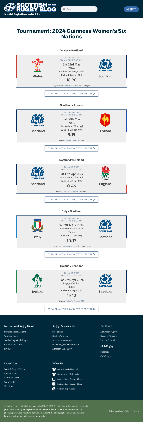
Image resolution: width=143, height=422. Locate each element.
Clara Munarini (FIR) (68, 86)
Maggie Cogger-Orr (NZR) (68, 246)
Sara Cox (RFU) (71, 140)
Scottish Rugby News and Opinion (22, 14)
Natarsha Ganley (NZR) (75, 301)
